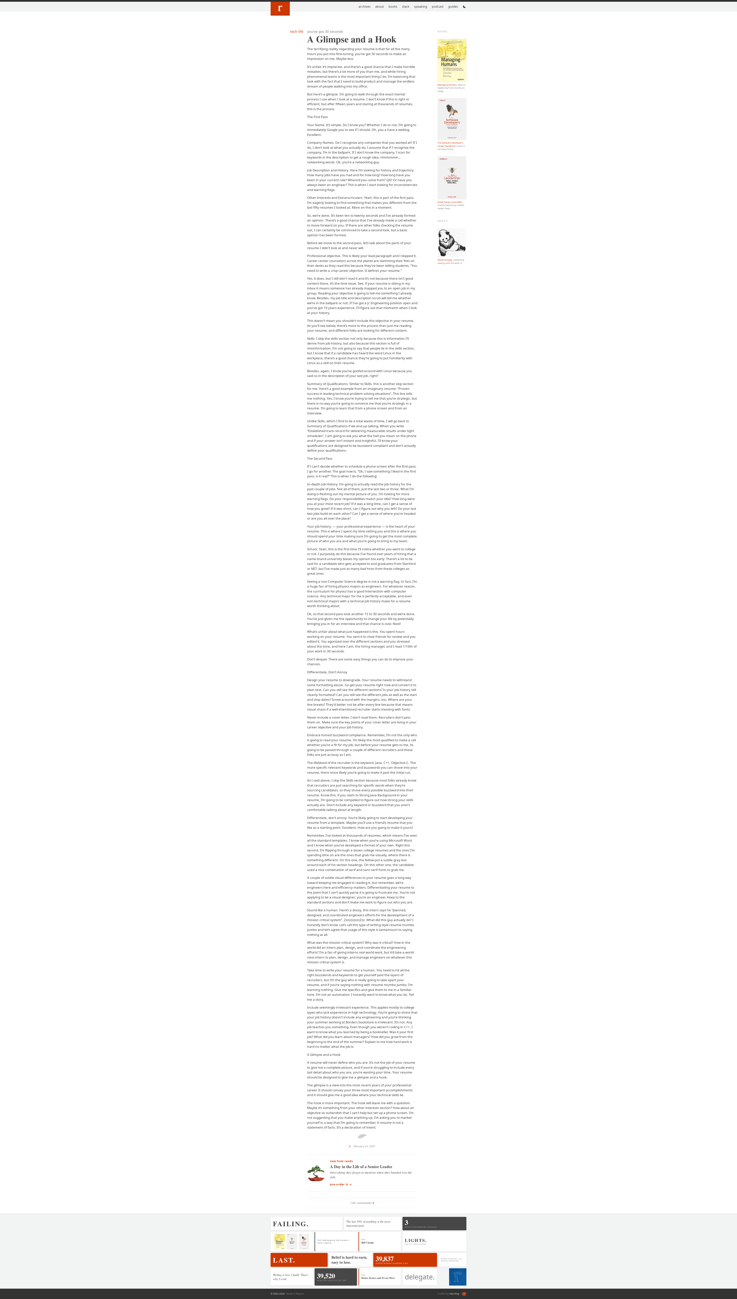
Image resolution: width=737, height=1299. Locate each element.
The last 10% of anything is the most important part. (368, 1223)
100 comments (361, 1203)
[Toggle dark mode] (464, 6)
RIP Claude (367, 1242)
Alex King (454, 1293)
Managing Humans (447, 84)
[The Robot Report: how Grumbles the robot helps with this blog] (464, 1294)
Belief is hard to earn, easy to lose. (349, 1259)
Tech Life (296, 31)
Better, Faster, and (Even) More (378, 1278)
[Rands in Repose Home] (280, 9)
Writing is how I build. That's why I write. (290, 1277)
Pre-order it (341, 1184)
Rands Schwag (445, 259)
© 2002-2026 (278, 1293)
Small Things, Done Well (450, 202)
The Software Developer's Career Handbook (450, 144)
